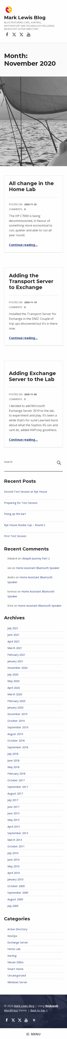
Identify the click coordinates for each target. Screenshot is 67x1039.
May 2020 (13, 681)
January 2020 (15, 707)
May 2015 (13, 820)
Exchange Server (17, 942)
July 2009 (12, 906)
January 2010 (15, 879)
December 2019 (17, 714)
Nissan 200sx (15, 962)
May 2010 (13, 866)
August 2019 (15, 734)
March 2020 (14, 694)
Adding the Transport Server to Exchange (31, 281)
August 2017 (15, 793)
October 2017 (16, 780)
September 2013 (17, 833)
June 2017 (13, 807)
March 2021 (14, 648)
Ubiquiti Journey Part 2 (36, 558)
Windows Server (17, 982)
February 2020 (16, 701)
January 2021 (15, 661)
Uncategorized (16, 975)
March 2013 (14, 840)
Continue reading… (23, 245)
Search (8, 462)
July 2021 (12, 628)
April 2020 (13, 687)
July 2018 (12, 754)
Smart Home (15, 969)
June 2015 (13, 813)
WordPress (11, 1010)
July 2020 (12, 674)
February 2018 (16, 773)
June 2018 (13, 760)
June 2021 (13, 634)
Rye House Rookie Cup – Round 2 (24, 525)
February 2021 (16, 654)
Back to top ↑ (39, 1010)
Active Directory (17, 929)
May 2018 (13, 767)
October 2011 (16, 846)
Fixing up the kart (15, 514)
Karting (12, 955)
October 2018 (16, 740)
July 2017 (12, 800)
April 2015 (13, 826)
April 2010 (13, 873)
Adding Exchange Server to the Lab (32, 376)
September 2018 (17, 747)
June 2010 (13, 859)
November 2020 (17, 668)
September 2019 (17, 727)
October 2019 (16, 721)
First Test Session (15, 536)
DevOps (12, 936)
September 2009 (17, 892)
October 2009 (16, 886)
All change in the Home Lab (31, 186)
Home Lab (13, 949)
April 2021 (13, 641)
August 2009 (15, 899)
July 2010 (12, 853)
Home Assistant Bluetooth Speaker (38, 568)
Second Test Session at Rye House (25, 491)
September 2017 (17, 787)
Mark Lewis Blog (25, 17)
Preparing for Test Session (20, 503)
